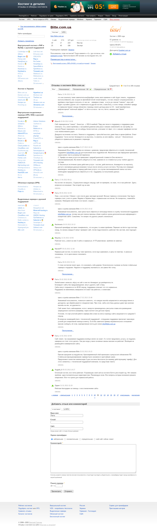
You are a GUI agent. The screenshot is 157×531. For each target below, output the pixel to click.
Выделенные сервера (67, 19)
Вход (114, 16)
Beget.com (22, 56)
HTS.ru (20, 74)
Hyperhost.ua (38, 92)
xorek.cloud (37, 78)
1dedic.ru (21, 208)
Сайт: (53, 426)
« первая (55, 395)
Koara (35, 126)
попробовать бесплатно (63, 508)
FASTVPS (21, 153)
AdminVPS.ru (22, 133)
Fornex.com (22, 158)
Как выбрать (91, 16)
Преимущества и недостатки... (63, 59)
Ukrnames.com (38, 105)
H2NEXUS (21, 163)
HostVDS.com (23, 172)
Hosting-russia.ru (24, 167)
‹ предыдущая (65, 395)
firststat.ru (130, 41)
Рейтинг (34, 16)
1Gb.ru (20, 54)
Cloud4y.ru (21, 189)
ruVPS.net (37, 143)
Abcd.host (21, 210)
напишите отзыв (56, 56)
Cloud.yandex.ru (23, 146)
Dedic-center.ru (23, 220)
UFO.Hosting (38, 163)
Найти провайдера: (25, 33)
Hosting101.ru (24, 16)
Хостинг (22, 19)
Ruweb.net (37, 146)
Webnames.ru (38, 76)
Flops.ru (21, 191)
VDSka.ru (36, 165)
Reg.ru (35, 59)
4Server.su (21, 128)
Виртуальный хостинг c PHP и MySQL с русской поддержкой (71, 63)
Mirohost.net (37, 95)
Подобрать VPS (62, 16)
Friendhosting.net (24, 97)
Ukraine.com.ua (39, 102)
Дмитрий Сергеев (35, 522)
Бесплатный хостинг (57, 517)
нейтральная (58, 439)
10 (95, 395)
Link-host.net (38, 51)
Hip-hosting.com (23, 165)
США (105, 19)
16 (114, 395)
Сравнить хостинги (77, 16)
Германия (97, 19)
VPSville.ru (37, 170)
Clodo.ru (21, 143)
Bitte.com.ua (22, 92)
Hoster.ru (21, 64)
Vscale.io (21, 121)
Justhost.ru (37, 124)
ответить (60, 112)
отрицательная (87, 439)
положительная (72, 439)
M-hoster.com (38, 54)
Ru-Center (36, 61)
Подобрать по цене (46, 16)
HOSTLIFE (22, 100)
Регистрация (123, 16)
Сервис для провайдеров (118, 505)
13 (104, 395)
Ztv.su (35, 175)
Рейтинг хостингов (25, 505)
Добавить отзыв (119, 54)
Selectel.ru (37, 148)
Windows (80, 19)
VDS (51, 508)
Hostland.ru (22, 71)
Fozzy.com (22, 59)
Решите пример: (58, 483)
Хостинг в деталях (31, 4)
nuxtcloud (36, 133)
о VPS (66, 409)
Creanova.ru (22, 218)
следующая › (125, 395)
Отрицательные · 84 (101, 89)
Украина (89, 19)
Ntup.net (36, 213)
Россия (82, 505)
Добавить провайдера (26, 41)
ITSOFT (36, 205)
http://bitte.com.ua (57, 36)
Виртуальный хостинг (58, 505)
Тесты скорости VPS (40, 19)
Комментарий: (57, 443)
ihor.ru (20, 177)
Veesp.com (37, 167)
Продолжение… (68, 116)
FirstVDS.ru (22, 155)
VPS (28, 19)
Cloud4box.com (23, 148)
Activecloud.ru (23, 187)
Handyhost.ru (22, 61)
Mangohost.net (38, 208)
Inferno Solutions (39, 121)
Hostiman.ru (22, 69)
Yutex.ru (36, 81)
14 (108, 395)
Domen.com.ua (23, 95)
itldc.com (21, 230)
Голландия (92, 511)
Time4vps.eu (38, 158)
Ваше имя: (55, 413)
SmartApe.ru (37, 64)
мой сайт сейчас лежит (105, 439)
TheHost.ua (37, 97)
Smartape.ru (37, 222)
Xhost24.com (38, 172)
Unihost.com (37, 227)
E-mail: (53, 420)
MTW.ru (36, 131)
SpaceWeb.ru (38, 66)
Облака (53, 19)
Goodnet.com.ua (124, 50)
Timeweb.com (38, 71)
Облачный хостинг (57, 514)
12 (101, 395)
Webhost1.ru (37, 74)
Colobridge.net (23, 51)
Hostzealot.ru (22, 225)
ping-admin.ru (121, 47)
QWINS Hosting (39, 215)
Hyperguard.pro (23, 227)
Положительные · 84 (81, 89)
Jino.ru (20, 81)
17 (118, 395)
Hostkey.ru (21, 170)
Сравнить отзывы (24, 511)
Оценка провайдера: (59, 435)
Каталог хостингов (25, 514)
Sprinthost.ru (37, 69)
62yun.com (22, 131)
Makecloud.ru (38, 191)
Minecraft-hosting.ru (40, 210)
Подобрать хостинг (25, 508)
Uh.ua (35, 100)
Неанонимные (64, 89)
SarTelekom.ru (38, 218)
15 (111, 395)
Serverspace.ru (38, 150)
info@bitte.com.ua (73, 153)
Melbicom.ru (37, 128)
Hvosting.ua (22, 105)
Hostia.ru (21, 66)
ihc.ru (20, 76)
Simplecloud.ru (38, 153)
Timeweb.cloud (38, 225)
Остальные (37, 83)
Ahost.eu (21, 136)
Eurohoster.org (23, 150)
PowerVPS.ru (38, 138)
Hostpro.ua (22, 102)
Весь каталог (115, 19)
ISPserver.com (23, 78)
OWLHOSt (37, 56)
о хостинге (56, 409)
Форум (100, 16)
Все (53, 89)
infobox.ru (36, 189)
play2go (36, 136)
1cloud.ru (21, 124)
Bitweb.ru (21, 141)
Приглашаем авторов (117, 508)
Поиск (107, 16)
